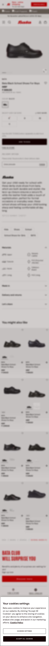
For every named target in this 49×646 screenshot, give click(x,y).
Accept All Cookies (24, 639)
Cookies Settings (24, 631)
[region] (24, 621)
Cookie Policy (16, 622)
